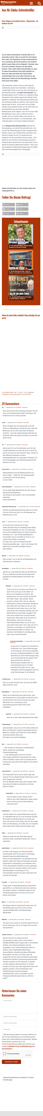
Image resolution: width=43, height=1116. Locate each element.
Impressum (24, 1077)
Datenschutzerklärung (10, 1077)
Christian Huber (8, 392)
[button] (8, 204)
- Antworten (24, 407)
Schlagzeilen (5, 394)
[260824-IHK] (20, 225)
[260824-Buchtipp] (20, 251)
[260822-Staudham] (21, 277)
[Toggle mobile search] (39, 3)
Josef (3, 521)
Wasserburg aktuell (15, 394)
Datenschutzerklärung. (10, 1044)
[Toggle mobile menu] (31, 3)
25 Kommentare (26, 394)
